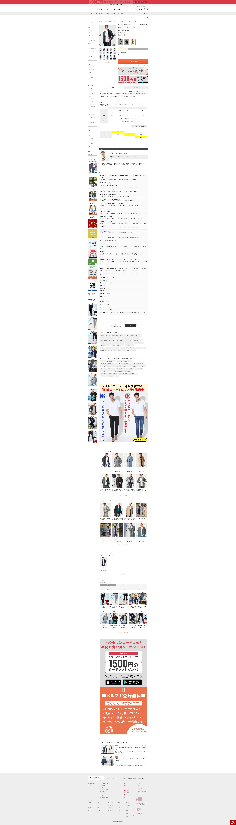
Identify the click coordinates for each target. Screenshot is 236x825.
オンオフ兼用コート (138, 342)
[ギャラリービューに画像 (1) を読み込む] (100, 49)
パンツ (123, 584)
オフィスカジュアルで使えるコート (124, 361)
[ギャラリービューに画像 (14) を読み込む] (110, 56)
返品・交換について (103, 791)
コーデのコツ (120, 13)
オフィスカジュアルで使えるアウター (107, 361)
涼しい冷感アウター (92, 48)
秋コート (119, 350)
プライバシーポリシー (104, 795)
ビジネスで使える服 (119, 371)
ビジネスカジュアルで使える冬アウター (108, 373)
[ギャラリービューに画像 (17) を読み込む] (104, 59)
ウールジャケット (128, 342)
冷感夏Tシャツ (91, 67)
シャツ (99, 805)
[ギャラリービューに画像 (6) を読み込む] (100, 52)
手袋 (127, 810)
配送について (102, 787)
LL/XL (143, 49)
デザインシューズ (92, 114)
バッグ (90, 133)
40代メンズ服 (137, 335)
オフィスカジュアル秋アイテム (106, 366)
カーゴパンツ (91, 96)
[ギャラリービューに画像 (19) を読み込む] (110, 59)
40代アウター (115, 335)
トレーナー (91, 61)
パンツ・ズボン (90, 85)
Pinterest (127, 794)
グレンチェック (133, 44)
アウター (114, 21)
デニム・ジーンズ (92, 93)
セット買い (101, 13)
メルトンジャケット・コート (106, 347)
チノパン (90, 90)
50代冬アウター (128, 340)
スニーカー (91, 119)
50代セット (91, 35)
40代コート (122, 335)
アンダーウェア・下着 (130, 815)
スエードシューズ (92, 122)
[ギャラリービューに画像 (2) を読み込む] (104, 49)
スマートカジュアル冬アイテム (136, 368)
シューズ (89, 109)
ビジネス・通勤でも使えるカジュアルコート (109, 376)
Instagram (128, 788)
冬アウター (116, 347)
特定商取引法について (104, 797)
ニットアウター (90, 808)
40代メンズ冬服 (130, 335)
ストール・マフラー (129, 808)
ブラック (126, 44)
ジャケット (91, 53)
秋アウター (113, 350)
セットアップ (90, 43)
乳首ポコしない (90, 27)
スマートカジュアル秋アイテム (106, 371)
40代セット (91, 32)
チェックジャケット (129, 345)
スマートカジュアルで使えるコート (107, 368)
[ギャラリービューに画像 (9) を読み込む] (110, 52)
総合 (107, 584)
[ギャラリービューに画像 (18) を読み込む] (107, 59)
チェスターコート (123, 21)
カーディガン (91, 59)
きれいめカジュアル (113, 342)
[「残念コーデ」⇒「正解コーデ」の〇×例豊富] (116, 9)
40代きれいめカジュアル (105, 335)
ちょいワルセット (92, 40)
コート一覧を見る (123, 495)
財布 (89, 148)
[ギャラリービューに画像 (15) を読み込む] (114, 56)
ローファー (118, 808)
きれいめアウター (103, 342)
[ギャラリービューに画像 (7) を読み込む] (104, 52)
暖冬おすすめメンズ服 (104, 350)
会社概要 (89, 785)
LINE (127, 785)
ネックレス (91, 138)
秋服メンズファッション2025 (129, 350)
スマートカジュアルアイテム (122, 368)
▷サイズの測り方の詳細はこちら (139, 126)
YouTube (127, 790)
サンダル (90, 125)
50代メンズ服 (111, 340)
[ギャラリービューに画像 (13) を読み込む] (107, 56)
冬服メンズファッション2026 (132, 347)
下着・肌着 (91, 143)
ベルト (90, 135)
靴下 (89, 146)
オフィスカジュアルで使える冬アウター (108, 363)
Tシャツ (90, 72)
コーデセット (90, 30)
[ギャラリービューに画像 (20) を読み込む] (114, 59)
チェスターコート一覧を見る (123, 544)
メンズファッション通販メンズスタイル (105, 21)
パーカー (90, 56)
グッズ (89, 130)
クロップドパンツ (92, 106)
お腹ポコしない (90, 24)
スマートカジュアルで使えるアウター (137, 366)
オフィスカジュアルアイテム (123, 363)
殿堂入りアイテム (91, 151)
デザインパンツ (91, 101)
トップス (89, 64)
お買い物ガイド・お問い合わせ (105, 785)
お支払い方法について (104, 789)
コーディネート (113, 13)
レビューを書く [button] (130, 325)
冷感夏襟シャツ (91, 69)
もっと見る (123, 573)
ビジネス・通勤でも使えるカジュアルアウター (127, 373)
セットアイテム (100, 808)
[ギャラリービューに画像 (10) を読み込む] (114, 52)
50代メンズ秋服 (119, 340)
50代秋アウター (136, 340)
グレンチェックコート (104, 345)
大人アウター (142, 347)
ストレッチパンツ (92, 98)
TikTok (127, 792)
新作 (92, 13)
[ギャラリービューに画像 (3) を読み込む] (107, 49)
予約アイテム (90, 154)
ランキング (107, 13)
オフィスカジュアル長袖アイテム (121, 366)
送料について (144, 13)
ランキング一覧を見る (123, 632)
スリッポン (91, 127)
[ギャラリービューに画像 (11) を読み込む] (100, 56)
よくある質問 (102, 793)
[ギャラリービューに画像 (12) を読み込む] (104, 56)
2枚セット (90, 80)
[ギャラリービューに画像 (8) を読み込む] (107, 52)
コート (118, 21)
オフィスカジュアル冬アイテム (138, 363)
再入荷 (96, 13)
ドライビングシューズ (92, 117)
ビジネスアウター (128, 371)
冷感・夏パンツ (91, 88)
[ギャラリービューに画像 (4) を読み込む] (110, 49)
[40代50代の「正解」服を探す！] (147, 17)
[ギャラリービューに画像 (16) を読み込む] (100, 59)
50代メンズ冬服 (103, 340)
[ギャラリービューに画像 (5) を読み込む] (114, 49)
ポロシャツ (91, 77)
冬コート (122, 347)
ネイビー (120, 44)
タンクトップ (100, 810)
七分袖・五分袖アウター (93, 51)
